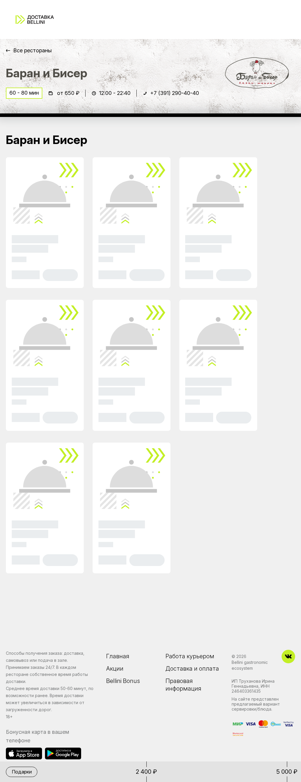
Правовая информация (183, 684)
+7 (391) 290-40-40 (174, 93)
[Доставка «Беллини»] (35, 19)
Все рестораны (32, 50)
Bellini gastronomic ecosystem (250, 665)
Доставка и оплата (192, 668)
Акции (114, 668)
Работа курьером (189, 656)
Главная (117, 656)
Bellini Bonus (123, 680)
